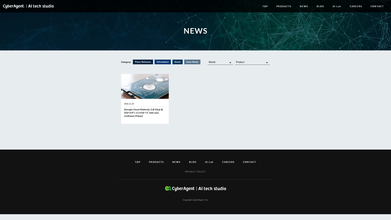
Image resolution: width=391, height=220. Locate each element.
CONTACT (377, 6)
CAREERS (356, 6)
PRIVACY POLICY (195, 171)
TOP (265, 6)
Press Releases (143, 62)
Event (178, 62)
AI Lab (337, 6)
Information (163, 62)
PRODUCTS (283, 6)
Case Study (192, 62)
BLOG (320, 6)
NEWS (304, 6)
